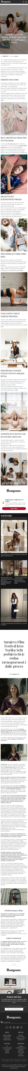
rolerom (19, 147)
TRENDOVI (21, 1039)
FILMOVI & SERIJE (7, 1048)
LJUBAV (21, 1054)
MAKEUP (21, 1035)
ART (7, 1046)
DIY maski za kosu (11, 144)
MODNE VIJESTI (7, 1035)
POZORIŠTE (7, 1049)
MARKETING (12, 1060)
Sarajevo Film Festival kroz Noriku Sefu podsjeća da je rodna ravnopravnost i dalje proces (14, 654)
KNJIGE (7, 1051)
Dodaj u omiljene (14, 508)
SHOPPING (7, 1038)
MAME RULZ (21, 1051)
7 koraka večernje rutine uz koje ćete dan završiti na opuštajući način (14, 38)
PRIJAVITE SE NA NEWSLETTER (14, 1009)
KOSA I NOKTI (20, 1036)
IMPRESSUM (7, 1060)
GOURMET (21, 1049)
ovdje (2, 100)
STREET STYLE (7, 1036)
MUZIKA (7, 1052)
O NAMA (3, 1060)
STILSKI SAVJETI (7, 1039)
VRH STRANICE (24, 1060)
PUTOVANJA (21, 1052)
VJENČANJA (21, 1055)
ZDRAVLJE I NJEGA (20, 1038)
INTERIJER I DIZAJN (21, 1048)
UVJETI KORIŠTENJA (18, 1060)
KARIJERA (20, 1046)
